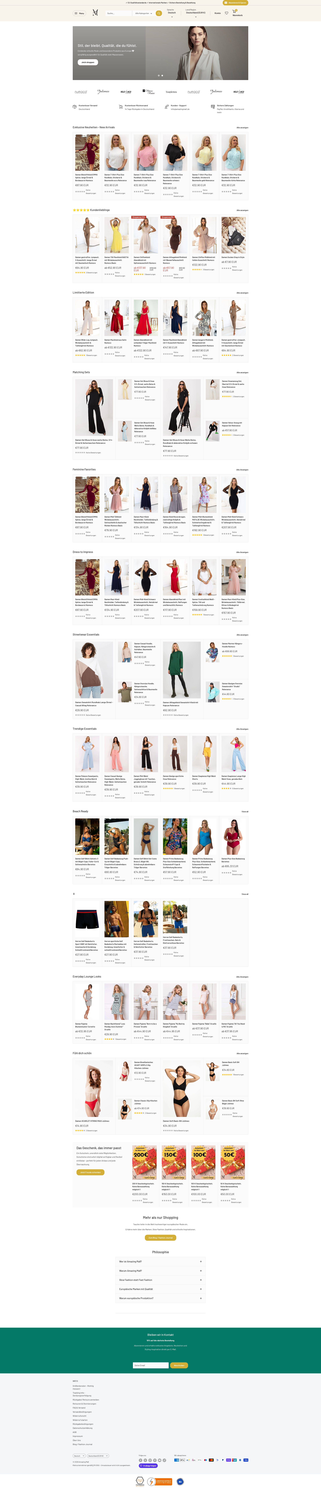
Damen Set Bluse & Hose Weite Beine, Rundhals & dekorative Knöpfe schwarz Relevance (180, 443)
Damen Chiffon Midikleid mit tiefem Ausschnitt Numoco (203, 258)
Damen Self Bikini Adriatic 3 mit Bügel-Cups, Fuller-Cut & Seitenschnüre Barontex (87, 861)
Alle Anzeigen (242, 469)
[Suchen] (159, 13)
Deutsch (77, 1456)
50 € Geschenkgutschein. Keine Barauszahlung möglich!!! (231, 1186)
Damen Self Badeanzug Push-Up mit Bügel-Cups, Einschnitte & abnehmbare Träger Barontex (116, 863)
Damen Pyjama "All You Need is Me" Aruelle (233, 1025)
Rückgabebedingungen (83, 1424)
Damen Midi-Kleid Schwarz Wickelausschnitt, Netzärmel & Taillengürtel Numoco (233, 520)
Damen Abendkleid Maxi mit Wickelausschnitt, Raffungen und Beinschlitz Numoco (175, 602)
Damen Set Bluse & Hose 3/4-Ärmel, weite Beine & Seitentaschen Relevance (144, 384)
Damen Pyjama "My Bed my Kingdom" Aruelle (174, 1025)
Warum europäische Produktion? (136, 1298)
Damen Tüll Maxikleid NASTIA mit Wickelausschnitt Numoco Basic (116, 260)
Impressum (78, 1436)
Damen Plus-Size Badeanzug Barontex (233, 860)
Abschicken (179, 1365)
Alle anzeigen (243, 127)
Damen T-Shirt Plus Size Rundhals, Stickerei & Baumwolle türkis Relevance (233, 178)
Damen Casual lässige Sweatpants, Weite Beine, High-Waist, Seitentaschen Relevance (115, 780)
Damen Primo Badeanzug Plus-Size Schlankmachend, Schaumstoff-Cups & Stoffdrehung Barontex (174, 863)
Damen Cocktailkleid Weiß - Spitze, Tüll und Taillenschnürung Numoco (203, 602)
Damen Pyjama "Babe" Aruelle (204, 1024)
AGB (74, 1432)
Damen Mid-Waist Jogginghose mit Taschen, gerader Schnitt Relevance (145, 779)
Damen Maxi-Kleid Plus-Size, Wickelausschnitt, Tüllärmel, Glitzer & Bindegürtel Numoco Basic (233, 603)
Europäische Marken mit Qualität (136, 1289)
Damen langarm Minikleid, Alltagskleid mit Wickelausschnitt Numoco (203, 343)
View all (245, 811)
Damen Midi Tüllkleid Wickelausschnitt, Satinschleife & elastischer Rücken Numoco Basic (115, 521)
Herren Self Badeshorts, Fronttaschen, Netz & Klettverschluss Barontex (173, 940)
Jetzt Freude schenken (90, 1172)
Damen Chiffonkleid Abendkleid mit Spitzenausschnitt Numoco (145, 260)
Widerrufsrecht (79, 1416)
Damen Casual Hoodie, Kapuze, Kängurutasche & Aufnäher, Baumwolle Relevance (144, 647)
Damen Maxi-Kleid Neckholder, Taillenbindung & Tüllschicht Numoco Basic (146, 520)
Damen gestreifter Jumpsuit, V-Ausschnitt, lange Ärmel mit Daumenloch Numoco (87, 260)
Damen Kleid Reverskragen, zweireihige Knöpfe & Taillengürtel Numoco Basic (174, 520)
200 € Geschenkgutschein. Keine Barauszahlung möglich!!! (143, 1186)
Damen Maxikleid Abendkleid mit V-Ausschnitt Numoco (175, 341)
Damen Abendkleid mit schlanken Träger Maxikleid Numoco (145, 343)
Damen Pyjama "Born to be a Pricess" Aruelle (145, 1025)
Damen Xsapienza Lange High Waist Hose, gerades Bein (234, 777)
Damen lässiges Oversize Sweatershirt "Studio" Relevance (232, 686)
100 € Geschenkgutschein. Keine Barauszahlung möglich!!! (202, 1186)
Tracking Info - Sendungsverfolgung (82, 1394)
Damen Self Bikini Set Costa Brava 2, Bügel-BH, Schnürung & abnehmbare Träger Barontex (145, 863)
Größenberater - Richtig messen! (83, 1387)
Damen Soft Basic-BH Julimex (176, 1121)
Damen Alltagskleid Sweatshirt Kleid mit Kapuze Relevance (180, 704)
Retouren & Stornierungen (84, 1403)
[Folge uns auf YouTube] (159, 1460)
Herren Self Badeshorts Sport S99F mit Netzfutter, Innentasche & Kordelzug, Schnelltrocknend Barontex (86, 945)
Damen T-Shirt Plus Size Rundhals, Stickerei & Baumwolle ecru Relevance (115, 178)
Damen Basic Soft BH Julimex (230, 1063)
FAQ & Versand (79, 1407)
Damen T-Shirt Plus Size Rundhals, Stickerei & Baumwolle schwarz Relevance (173, 179)
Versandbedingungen (82, 1412)
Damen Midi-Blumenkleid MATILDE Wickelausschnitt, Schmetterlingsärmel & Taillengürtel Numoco (203, 521)
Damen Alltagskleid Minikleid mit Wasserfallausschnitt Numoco (175, 260)
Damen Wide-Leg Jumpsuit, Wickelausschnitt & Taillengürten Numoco (86, 343)
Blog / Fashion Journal (82, 1444)
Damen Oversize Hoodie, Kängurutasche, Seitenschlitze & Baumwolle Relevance (145, 687)
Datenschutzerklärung (82, 1428)
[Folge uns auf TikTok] (164, 1460)
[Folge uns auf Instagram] (150, 1460)
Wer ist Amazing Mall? (130, 1261)
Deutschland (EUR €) (95, 1456)
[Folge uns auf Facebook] (140, 1460)
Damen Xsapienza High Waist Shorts (204, 777)
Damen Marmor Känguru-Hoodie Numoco (232, 645)
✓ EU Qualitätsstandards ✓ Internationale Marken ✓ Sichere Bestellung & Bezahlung (160, 3)
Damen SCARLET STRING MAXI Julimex (92, 1121)
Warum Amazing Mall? (130, 1270)
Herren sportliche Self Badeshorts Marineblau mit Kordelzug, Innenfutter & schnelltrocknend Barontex (115, 945)
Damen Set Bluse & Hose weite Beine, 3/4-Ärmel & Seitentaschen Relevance (93, 441)
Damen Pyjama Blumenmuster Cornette (85, 1025)
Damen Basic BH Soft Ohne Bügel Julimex (233, 1102)
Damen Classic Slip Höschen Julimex (145, 1102)
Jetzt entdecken (89, 67)
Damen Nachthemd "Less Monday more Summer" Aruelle (114, 1027)
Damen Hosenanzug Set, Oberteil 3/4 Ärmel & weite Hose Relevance (233, 384)
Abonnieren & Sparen (237, 3)
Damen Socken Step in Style (233, 257)
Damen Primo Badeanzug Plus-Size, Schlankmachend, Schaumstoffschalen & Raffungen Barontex (204, 863)
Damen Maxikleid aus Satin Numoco (115, 341)
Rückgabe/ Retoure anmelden (86, 1399)
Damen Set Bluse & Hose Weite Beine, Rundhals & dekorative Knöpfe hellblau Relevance (145, 427)
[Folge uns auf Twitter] (145, 1460)
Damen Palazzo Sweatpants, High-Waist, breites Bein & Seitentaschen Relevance (86, 779)
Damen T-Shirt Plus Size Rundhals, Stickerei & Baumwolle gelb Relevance (203, 178)
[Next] (248, 166)
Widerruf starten (80, 1420)
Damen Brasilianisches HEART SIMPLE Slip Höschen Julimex (143, 1065)
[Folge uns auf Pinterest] (155, 1460)
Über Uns (77, 1440)
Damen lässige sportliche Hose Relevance (173, 777)
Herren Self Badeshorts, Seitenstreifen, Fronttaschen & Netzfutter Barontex (146, 944)
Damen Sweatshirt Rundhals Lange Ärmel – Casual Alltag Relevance (94, 704)
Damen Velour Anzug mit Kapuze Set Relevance (232, 424)
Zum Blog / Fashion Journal (161, 1237)
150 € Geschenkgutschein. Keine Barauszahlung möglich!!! (172, 1186)
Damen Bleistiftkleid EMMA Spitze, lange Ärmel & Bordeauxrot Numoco (86, 178)
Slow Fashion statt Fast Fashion (135, 1279)
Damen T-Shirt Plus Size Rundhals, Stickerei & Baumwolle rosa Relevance (145, 178)
